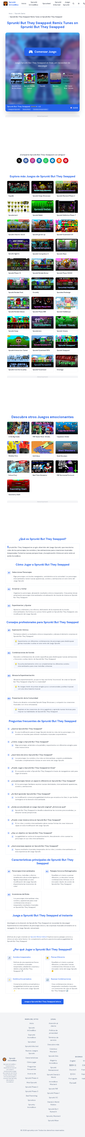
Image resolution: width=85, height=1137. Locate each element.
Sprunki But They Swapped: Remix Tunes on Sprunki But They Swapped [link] (36, 17)
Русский (73, 1083)
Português (73, 1078)
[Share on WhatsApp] (45, 160)
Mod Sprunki (32, 1082)
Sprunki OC (53, 1097)
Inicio (24, 3)
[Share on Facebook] (26, 160)
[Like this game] (71, 108)
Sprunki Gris (53, 1056)
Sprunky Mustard (53, 1116)
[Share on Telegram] (52, 160)
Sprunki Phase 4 (31, 1078)
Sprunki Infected (57, 3)
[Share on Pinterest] (65, 160)
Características (31, 1058)
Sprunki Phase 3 (31, 1091)
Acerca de (31, 1074)
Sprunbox (32, 1100)
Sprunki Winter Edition (39, 937)
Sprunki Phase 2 (31, 1087)
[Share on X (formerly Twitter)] (19, 160)
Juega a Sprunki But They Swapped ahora (42, 1001)
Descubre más (53, 1044)
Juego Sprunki (66, 3)
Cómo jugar (31, 1062)
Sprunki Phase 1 (53, 1093)
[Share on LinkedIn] (39, 160)
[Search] (73, 3)
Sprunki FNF (53, 1089)
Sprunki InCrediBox (33, 3)
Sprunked (46, 3)
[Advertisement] (42, 132)
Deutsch (72, 1070)
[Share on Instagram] (32, 160)
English (73, 1061)
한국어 (72, 1074)
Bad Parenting (31, 1096)
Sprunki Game (20, 13)
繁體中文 (72, 1065)
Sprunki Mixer (53, 1120)
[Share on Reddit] (59, 160)
